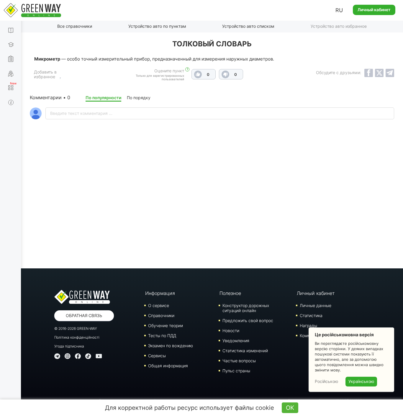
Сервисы (157, 355)
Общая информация (168, 365)
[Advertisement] (212, 209)
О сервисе (158, 305)
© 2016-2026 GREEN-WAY (75, 328)
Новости (230, 330)
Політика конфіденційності (76, 337)
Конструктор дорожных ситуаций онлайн (245, 308)
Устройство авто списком (248, 26)
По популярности (103, 97)
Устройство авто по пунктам (157, 26)
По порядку (138, 97)
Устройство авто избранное (339, 26)
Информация (160, 293)
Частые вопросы (239, 360)
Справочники (161, 315)
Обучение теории (165, 325)
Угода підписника (69, 346)
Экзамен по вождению (170, 345)
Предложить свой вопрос (247, 320)
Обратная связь (84, 315)
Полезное (230, 293)
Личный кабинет (374, 9)
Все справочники (74, 26)
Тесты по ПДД (162, 335)
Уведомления (235, 340)
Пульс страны (236, 370)
